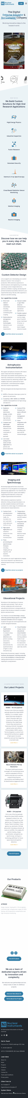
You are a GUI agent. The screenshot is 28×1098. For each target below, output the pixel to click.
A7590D (4, 917)
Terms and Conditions (7, 1077)
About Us (3, 1062)
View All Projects (14, 866)
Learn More (13, 755)
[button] (4, 262)
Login (21, 3)
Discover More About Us (14, 1006)
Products (3, 1069)
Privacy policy (5, 1079)
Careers (3, 1072)
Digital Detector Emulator (8, 1089)
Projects (3, 1067)
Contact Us (4, 1074)
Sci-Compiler (4, 1086)
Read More (14, 55)
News (2, 1064)
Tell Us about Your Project (14, 1011)
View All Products (14, 971)
